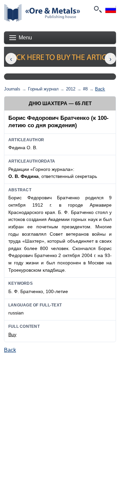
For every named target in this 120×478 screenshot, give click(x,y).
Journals (12, 88)
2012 (70, 88)
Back (100, 88)
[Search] (97, 9)
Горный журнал (43, 88)
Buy (12, 334)
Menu (25, 37)
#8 (85, 88)
